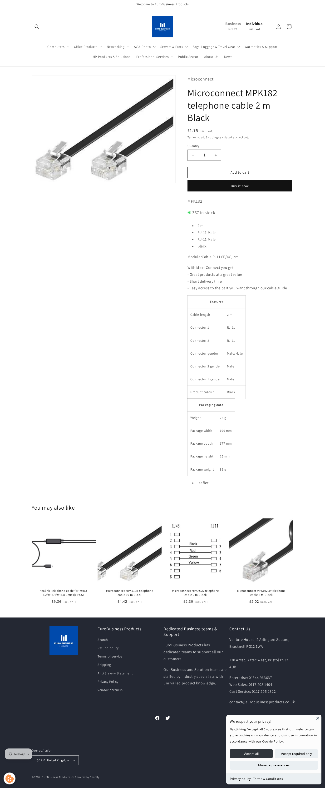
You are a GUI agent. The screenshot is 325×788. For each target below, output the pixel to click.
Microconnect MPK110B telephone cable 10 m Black (129, 593)
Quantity (193, 146)
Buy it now (240, 186)
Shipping (212, 137)
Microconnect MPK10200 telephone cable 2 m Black (261, 593)
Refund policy (108, 648)
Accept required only (296, 754)
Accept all (251, 754)
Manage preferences (274, 765)
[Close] (317, 718)
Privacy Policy (108, 681)
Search (103, 639)
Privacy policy (240, 779)
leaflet (202, 482)
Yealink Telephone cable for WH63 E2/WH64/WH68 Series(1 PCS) (63, 593)
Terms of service (110, 656)
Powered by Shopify (87, 777)
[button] (37, 26)
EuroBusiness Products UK (57, 777)
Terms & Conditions (268, 779)
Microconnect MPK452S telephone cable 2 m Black (195, 593)
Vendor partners (110, 690)
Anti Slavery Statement (115, 673)
